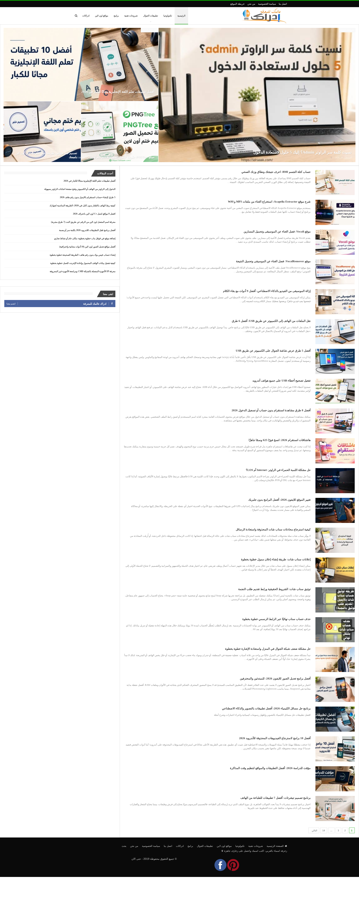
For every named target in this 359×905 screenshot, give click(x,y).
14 (323, 830)
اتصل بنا (283, 3)
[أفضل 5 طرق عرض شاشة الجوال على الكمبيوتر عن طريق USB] (335, 361)
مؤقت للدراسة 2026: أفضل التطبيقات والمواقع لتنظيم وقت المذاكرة (270, 768)
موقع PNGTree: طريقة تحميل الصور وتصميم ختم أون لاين (120, 157)
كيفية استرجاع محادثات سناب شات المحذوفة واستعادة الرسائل (273, 529)
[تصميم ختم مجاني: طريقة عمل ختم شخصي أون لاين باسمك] (42, 131)
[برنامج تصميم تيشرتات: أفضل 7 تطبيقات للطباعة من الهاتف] (335, 808)
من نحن (251, 3)
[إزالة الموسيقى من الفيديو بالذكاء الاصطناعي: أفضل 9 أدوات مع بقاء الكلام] (335, 301)
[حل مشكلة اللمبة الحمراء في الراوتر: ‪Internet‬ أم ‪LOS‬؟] (335, 480)
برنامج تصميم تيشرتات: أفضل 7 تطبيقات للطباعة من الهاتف (275, 797)
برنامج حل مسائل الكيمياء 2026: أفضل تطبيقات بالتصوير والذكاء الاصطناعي (266, 708)
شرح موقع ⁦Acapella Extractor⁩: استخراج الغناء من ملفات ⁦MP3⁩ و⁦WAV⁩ (269, 201)
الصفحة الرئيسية (275, 846)
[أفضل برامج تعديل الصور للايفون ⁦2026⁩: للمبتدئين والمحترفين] (335, 689)
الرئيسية (181, 15)
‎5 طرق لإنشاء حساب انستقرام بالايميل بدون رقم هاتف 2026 (87, 197)
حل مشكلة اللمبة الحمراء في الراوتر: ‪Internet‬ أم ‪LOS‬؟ (278, 469)
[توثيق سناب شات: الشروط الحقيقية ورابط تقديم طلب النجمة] (335, 599)
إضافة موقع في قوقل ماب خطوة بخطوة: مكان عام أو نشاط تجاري (84, 238)
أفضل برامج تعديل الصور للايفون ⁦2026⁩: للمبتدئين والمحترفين (275, 678)
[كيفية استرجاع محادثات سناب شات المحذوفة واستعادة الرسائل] (335, 540)
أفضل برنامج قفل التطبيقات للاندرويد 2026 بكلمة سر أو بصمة (87, 230)
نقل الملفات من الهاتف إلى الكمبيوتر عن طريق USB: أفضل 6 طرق (271, 320)
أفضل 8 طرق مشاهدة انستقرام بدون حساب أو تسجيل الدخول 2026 (271, 410)
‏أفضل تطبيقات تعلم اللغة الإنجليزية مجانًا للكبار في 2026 (117, 92)
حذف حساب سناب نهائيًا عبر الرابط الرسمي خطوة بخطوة (276, 619)
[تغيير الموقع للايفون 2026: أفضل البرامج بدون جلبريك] (335, 510)
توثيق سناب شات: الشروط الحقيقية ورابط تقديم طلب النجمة (274, 589)
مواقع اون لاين (101, 15)
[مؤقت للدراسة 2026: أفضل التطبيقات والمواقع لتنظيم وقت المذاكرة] (335, 778)
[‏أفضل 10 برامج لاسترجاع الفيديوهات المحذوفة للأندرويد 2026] (335, 748)
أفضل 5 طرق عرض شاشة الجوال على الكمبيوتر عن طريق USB (273, 350)
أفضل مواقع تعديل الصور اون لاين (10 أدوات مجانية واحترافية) (87, 246)
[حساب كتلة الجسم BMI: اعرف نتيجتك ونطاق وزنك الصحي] (335, 182)
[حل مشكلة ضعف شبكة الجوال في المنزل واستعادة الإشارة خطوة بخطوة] (335, 659)
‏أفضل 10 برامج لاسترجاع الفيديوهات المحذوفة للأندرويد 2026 (275, 738)
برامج (116, 15)
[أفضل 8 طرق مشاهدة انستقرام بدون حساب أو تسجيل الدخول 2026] (335, 421)
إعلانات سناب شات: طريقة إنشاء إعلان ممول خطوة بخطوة (276, 559)
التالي (314, 830)
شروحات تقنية (131, 15)
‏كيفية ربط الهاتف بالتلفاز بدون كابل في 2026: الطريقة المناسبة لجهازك (82, 205)
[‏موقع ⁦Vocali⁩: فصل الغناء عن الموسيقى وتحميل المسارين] (335, 242)
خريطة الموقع (237, 3)
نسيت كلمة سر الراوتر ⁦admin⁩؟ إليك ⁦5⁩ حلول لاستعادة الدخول (302, 152)
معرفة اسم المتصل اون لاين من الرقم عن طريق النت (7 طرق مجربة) (83, 222)
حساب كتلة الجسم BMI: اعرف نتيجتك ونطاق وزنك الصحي (276, 171)
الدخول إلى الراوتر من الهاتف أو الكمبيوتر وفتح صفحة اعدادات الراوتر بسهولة (79, 189)
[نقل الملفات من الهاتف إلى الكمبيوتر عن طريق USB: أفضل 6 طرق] (335, 331)
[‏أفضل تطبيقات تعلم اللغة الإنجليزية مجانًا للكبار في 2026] (81, 64)
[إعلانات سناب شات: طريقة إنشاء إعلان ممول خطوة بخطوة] (335, 570)
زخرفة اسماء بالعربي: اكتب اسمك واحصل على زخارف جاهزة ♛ (254, 850)
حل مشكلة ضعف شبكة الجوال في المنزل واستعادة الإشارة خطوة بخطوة (268, 648)
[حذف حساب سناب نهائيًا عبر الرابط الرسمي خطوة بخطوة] (335, 629)
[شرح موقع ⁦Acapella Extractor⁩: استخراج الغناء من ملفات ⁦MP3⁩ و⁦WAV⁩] (335, 212)
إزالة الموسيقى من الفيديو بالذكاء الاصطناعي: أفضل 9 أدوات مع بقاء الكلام (267, 291)
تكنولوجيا (167, 15)
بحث (124, 846)
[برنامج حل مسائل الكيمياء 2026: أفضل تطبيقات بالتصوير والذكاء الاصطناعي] (335, 719)
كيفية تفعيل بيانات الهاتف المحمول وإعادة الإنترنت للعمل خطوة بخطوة (82, 263)
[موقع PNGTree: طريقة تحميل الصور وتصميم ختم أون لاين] (120, 131)
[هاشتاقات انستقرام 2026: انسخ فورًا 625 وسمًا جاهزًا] (335, 450)
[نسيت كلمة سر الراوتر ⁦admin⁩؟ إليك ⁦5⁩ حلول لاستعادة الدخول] (257, 95)
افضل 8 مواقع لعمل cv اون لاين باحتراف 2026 (94, 213)
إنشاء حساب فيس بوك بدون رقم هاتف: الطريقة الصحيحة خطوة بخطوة (82, 255)
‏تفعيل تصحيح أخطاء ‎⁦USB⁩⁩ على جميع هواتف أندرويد (281, 380)
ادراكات (85, 15)
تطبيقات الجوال (150, 15)
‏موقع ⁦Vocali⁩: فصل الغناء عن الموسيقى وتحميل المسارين (277, 231)
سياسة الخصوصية (267, 3)
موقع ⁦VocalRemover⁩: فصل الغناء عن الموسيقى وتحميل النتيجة (273, 261)
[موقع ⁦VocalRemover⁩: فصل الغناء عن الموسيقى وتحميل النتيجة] (335, 271)
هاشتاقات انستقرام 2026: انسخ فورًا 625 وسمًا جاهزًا (280, 440)
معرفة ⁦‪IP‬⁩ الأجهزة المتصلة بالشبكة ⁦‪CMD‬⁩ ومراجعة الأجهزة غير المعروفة (82, 271)
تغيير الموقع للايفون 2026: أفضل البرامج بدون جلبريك (279, 499)
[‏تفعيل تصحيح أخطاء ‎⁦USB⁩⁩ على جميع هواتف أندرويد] (335, 391)
